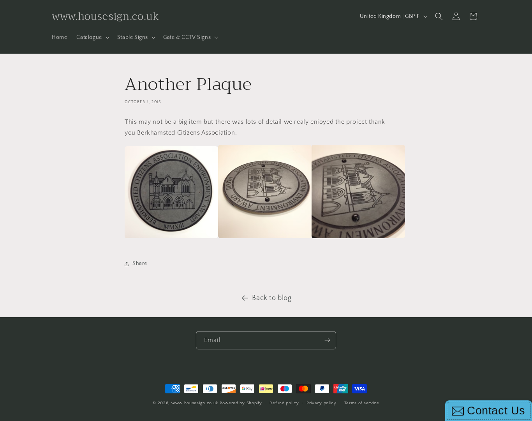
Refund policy (284, 402)
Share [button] (139, 263)
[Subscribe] (327, 340)
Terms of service (361, 402)
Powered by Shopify (241, 403)
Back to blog (271, 298)
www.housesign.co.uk (194, 403)
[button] (92, 37)
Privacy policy (321, 402)
